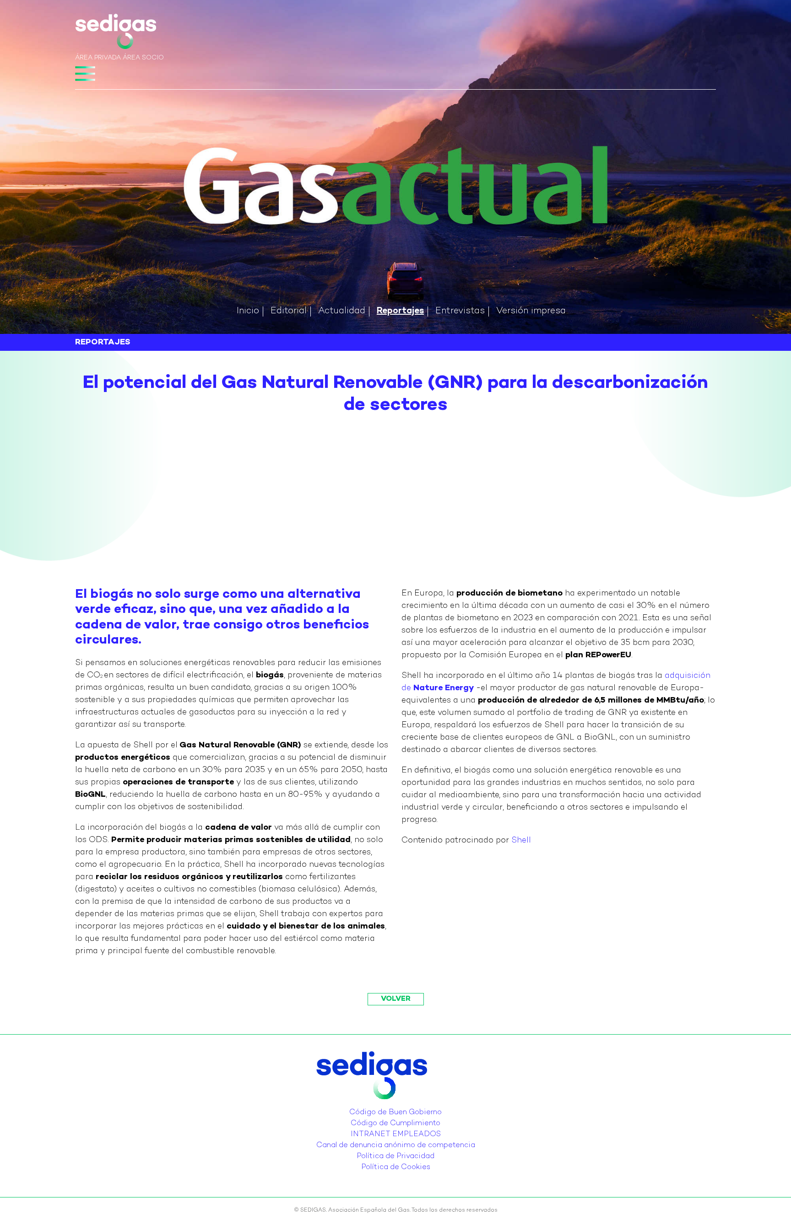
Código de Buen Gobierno (395, 1113)
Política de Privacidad (395, 1156)
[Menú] (85, 73)
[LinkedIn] (393, 1105)
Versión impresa (531, 311)
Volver (396, 999)
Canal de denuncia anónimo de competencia (395, 1145)
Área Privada (98, 57)
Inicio (248, 311)
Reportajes (400, 311)
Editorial (289, 311)
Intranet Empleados (396, 1134)
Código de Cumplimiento (395, 1123)
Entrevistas (460, 311)
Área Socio (143, 57)
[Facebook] (404, 1105)
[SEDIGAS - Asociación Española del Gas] (115, 33)
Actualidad (341, 311)
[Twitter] (387, 1105)
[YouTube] (398, 1105)
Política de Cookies (395, 1167)
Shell (521, 840)
